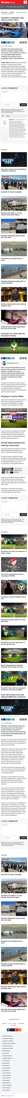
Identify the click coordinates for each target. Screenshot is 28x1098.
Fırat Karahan (10, 363)
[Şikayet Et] (25, 139)
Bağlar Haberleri (7, 1051)
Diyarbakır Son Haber (8, 1048)
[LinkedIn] (9, 42)
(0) (19, 139)
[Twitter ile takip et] (12, 1029)
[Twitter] (4, 42)
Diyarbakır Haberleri (7, 1036)
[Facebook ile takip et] (8, 1029)
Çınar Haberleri (6, 1090)
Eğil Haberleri (6, 1070)
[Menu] (25, 2)
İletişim (14, 1023)
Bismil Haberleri (7, 1078)
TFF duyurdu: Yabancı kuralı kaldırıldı (15, 7)
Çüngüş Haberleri (7, 1075)
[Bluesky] (6, 42)
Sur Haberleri (6, 1053)
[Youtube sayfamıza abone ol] (16, 1029)
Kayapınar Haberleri (7, 1058)
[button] (21, 42)
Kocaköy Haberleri (7, 1085)
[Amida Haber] (8, 2)
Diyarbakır (11, 12)
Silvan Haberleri (6, 1087)
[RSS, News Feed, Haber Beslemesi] (19, 1029)
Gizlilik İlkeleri (21, 1023)
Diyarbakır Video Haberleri (9, 1043)
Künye (9, 1023)
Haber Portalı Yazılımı (8, 1095)
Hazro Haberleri (6, 1068)
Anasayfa (5, 12)
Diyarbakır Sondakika (8, 1041)
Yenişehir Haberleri (7, 1055)
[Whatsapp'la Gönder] (11, 42)
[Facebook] (2, 42)
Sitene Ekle (13, 1025)
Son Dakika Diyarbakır (8, 1038)
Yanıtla (11, 139)
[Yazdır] (13, 42)
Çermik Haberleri (7, 1073)
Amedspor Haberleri (8, 1046)
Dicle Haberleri (6, 1080)
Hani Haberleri (6, 1065)
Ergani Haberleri (6, 1083)
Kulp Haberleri (6, 1063)
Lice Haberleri (6, 1060)
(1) (15, 139)
